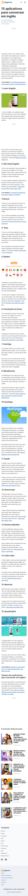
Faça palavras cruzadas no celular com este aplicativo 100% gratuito (19, 796)
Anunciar (3, 882)
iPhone (2, 841)
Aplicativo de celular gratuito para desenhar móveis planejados (19, 767)
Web (2, 850)
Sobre (2, 873)
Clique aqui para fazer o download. (12, 340)
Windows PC (4, 853)
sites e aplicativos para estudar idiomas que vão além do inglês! (12, 692)
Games (2, 833)
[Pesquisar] (21, 2)
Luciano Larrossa (7, 20)
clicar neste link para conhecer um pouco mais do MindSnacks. (13, 396)
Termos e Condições (6, 875)
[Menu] (25, 2)
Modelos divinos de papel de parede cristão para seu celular (19, 753)
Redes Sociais (4, 846)
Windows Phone (5, 855)
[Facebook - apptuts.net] (2, 859)
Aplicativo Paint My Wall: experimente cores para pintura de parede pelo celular (20, 738)
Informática (4, 836)
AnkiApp (16, 367)
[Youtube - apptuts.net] (6, 859)
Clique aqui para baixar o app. (10, 485)
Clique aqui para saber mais (14, 607)
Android (3, 831)
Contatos (3, 880)
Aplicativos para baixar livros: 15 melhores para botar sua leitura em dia (13, 669)
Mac (2, 843)
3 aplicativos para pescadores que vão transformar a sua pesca (20, 810)
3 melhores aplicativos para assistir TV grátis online (19, 781)
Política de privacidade (7, 877)
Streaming (3, 848)
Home (2, 884)
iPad (2, 838)
